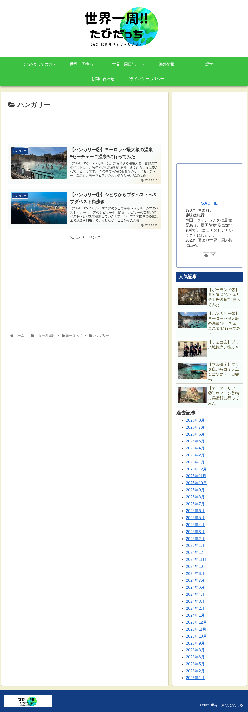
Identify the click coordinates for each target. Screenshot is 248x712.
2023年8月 (195, 650)
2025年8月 (195, 497)
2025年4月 (195, 525)
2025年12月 (196, 469)
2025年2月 (195, 539)
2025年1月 (195, 545)
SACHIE (209, 203)
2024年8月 (195, 574)
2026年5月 (195, 441)
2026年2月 (195, 455)
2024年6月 (195, 587)
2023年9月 (195, 643)
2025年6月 (195, 511)
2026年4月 (195, 448)
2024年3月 (195, 601)
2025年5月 (195, 518)
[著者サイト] (206, 255)
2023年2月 (195, 671)
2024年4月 (195, 594)
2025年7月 (195, 504)
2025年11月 (196, 476)
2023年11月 (196, 629)
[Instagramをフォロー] (213, 255)
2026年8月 (195, 420)
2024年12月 (196, 553)
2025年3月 (195, 532)
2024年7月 (195, 580)
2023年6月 (195, 657)
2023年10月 (196, 636)
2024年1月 (195, 615)
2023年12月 (196, 622)
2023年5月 (195, 664)
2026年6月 (195, 434)
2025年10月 (196, 483)
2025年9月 (195, 490)
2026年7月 (195, 427)
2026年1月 (195, 462)
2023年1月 (195, 678)
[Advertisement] (84, 125)
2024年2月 (195, 608)
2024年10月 (196, 567)
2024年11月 (196, 560)
